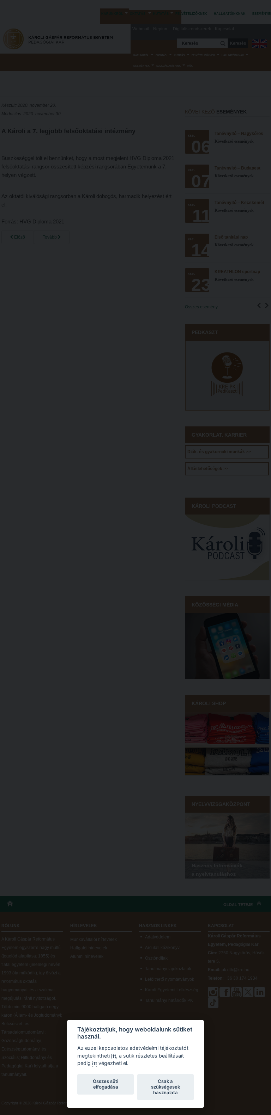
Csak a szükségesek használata (165, 1086)
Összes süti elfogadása (105, 1084)
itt (113, 1056)
